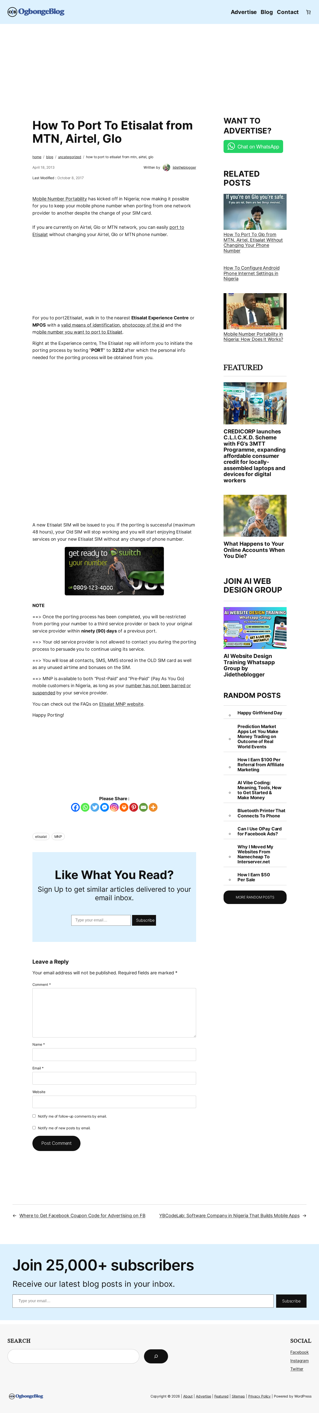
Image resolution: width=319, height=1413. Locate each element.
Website (38, 1092)
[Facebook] (75, 807)
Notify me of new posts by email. (64, 1128)
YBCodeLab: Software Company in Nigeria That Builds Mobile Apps (229, 1215)
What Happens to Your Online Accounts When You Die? (254, 550)
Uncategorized (69, 157)
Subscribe (145, 920)
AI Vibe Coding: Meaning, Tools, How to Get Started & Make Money (259, 790)
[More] (153, 807)
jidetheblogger (184, 167)
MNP (58, 836)
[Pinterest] (133, 807)
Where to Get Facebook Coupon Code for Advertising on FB (82, 1215)
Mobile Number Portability (59, 198)
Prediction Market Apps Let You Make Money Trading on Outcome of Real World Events (258, 736)
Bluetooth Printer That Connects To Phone (261, 813)
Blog (49, 157)
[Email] (143, 807)
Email (37, 1068)
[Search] (156, 1356)
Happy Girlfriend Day (260, 712)
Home (36, 157)
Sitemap (238, 1396)
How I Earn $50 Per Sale (254, 877)
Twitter (296, 1369)
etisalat (41, 836)
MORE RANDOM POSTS (255, 897)
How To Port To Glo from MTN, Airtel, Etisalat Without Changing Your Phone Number (253, 242)
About (188, 1396)
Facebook (299, 1352)
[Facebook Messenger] (104, 807)
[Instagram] (114, 807)
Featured (221, 1396)
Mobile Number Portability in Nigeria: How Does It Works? (253, 336)
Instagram (299, 1360)
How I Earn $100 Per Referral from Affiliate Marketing (261, 764)
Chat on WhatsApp (258, 146)
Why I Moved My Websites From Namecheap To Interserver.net (255, 854)
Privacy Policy (259, 1396)
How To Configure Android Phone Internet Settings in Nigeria (252, 273)
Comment (41, 984)
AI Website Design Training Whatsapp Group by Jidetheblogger (249, 665)
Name (38, 1044)
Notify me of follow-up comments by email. (72, 1116)
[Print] (124, 807)
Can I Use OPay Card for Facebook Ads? (260, 831)
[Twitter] (94, 807)
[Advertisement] (159, 67)
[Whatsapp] (85, 807)
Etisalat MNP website (121, 704)
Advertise (203, 1396)
